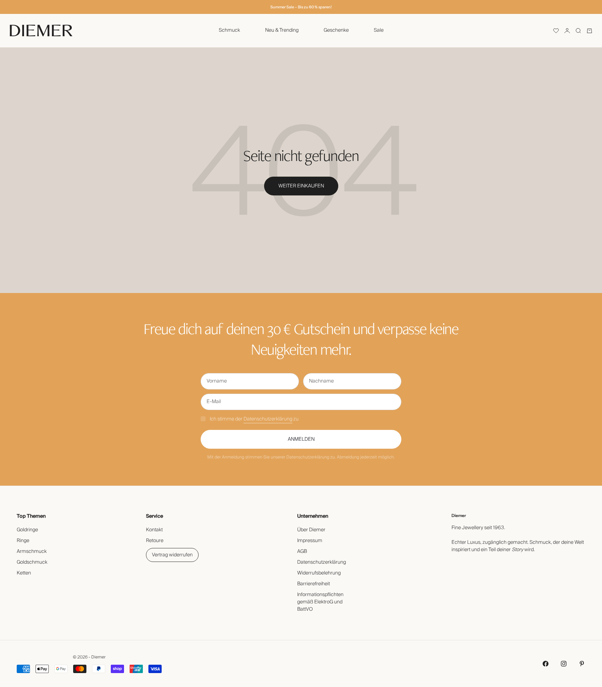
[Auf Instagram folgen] (563, 663)
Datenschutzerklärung (268, 419)
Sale (379, 30)
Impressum (309, 541)
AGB (302, 551)
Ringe (23, 541)
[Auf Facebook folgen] (545, 663)
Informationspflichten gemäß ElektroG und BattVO (320, 601)
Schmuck (229, 30)
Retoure (154, 541)
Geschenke (336, 30)
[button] (556, 30)
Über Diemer (311, 530)
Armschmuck (32, 551)
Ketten (24, 573)
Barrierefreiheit (313, 584)
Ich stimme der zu (254, 419)
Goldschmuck (32, 562)
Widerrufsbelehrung (319, 573)
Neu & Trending (282, 30)
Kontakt (154, 530)
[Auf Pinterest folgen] (581, 663)
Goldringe (27, 530)
